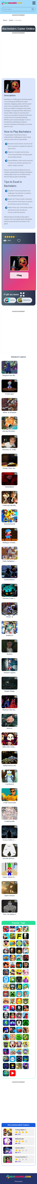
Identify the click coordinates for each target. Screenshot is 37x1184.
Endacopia (9, 394)
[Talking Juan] (6, 1044)
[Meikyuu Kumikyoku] (9, 534)
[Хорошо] (12, 237)
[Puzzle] (6, 1008)
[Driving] (13, 965)
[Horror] (6, 987)
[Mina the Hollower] (9, 738)
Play (19, 275)
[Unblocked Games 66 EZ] (13, 1059)
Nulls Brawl (19, 1139)
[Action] (6, 936)
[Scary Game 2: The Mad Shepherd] (9, 831)
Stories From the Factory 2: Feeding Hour (10, 598)
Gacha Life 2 (19, 1148)
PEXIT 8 (9, 617)
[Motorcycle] (6, 1001)
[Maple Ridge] (9, 683)
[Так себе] (7, 237)
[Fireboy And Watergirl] (19, 965)
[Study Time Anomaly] (9, 460)
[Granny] (19, 979)
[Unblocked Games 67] (19, 1059)
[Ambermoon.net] (9, 757)
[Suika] (19, 1037)
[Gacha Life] (26, 972)
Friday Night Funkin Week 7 (21, 1130)
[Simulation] (13, 1023)
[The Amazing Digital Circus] (19, 1044)
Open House (9, 896)
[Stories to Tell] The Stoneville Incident (10, 450)
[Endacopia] (9, 385)
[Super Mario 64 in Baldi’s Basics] (9, 869)
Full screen (11, 294)
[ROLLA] (9, 720)
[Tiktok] (6, 1052)
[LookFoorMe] (9, 813)
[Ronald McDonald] (26, 1008)
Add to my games (18, 240)
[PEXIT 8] (9, 608)
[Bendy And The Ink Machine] (19, 951)
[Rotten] (9, 646)
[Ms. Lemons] (19, 1001)
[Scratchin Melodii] (19, 1016)
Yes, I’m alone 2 (9, 914)
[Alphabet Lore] (19, 936)
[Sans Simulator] (6, 1016)
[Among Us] (13, 943)
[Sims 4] (6, 1023)
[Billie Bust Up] (26, 951)
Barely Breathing (10, 431)
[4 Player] (26, 929)
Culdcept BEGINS (10, 505)
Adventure (27, 300)
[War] (19, 1066)
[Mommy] (26, 994)
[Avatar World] (6, 951)
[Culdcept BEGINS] (9, 497)
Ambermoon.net (9, 765)
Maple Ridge (9, 691)
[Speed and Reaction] (13, 1030)
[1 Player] (6, 929)
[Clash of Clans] (13, 958)
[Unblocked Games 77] (6, 1066)
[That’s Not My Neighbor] (13, 1044)
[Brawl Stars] (6, 958)
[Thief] (26, 1044)
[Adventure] (13, 936)
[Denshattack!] (9, 516)
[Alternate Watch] (26, 936)
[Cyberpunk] (26, 958)
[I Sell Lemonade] (9, 794)
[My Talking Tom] (26, 1001)
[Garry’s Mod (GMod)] (6, 979)
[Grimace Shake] (26, 979)
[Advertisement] (18, 54)
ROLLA (9, 728)
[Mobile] (19, 994)
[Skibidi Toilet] (19, 1023)
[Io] (19, 987)
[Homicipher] (9, 478)
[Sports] (19, 1030)
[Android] (19, 943)
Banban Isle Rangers (10, 710)
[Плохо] (5, 237)
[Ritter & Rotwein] (9, 404)
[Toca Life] (13, 1052)
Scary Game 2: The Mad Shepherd (10, 840)
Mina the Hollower (10, 747)
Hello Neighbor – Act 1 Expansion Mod (10, 561)
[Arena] (26, 943)
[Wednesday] (26, 1066)
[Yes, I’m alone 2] (9, 906)
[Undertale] (13, 1066)
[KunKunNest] (9, 571)
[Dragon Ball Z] (6, 965)
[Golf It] (13, 979)
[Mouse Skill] (13, 1001)
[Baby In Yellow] (13, 951)
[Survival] (26, 1037)
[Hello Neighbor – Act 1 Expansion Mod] (9, 553)
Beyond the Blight (10, 375)
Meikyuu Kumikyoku (10, 543)
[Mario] (6, 994)
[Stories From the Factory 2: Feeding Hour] (9, 590)
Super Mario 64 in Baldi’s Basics (10, 877)
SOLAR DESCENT (10, 858)
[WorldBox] (6, 1073)
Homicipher (9, 487)
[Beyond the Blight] (9, 367)
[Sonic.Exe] (6, 1030)
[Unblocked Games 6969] (26, 1059)
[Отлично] (14, 237)
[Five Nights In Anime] (26, 965)
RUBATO (9, 635)
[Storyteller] (13, 1037)
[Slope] (26, 1023)
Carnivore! (9, 784)
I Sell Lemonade (9, 803)
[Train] (19, 1052)
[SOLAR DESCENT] (9, 850)
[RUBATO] (9, 627)
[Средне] (10, 237)
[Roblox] (19, 1008)
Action (12, 300)
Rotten (9, 654)
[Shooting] (26, 1016)
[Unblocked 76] (6, 1059)
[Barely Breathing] (9, 423)
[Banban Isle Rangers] (9, 701)
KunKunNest (9, 580)
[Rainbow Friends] (13, 1008)
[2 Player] (13, 929)
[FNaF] (6, 972)
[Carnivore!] (9, 776)
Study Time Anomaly (10, 468)
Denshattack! (9, 524)
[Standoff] (26, 1030)
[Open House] (9, 887)
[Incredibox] (13, 987)
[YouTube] (13, 1073)
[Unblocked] (26, 1052)
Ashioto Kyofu (9, 673)
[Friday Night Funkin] (13, 972)
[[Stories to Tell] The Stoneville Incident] (9, 441)
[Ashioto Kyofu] (9, 664)
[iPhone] (26, 987)
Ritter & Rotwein (9, 412)
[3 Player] (19, 929)
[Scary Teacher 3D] (13, 1016)
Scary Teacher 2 (21, 1157)
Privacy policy (18, 1181)
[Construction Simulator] (19, 958)
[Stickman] (6, 1037)
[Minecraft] (13, 994)
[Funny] (19, 972)
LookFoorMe (10, 821)
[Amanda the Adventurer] (6, 943)
